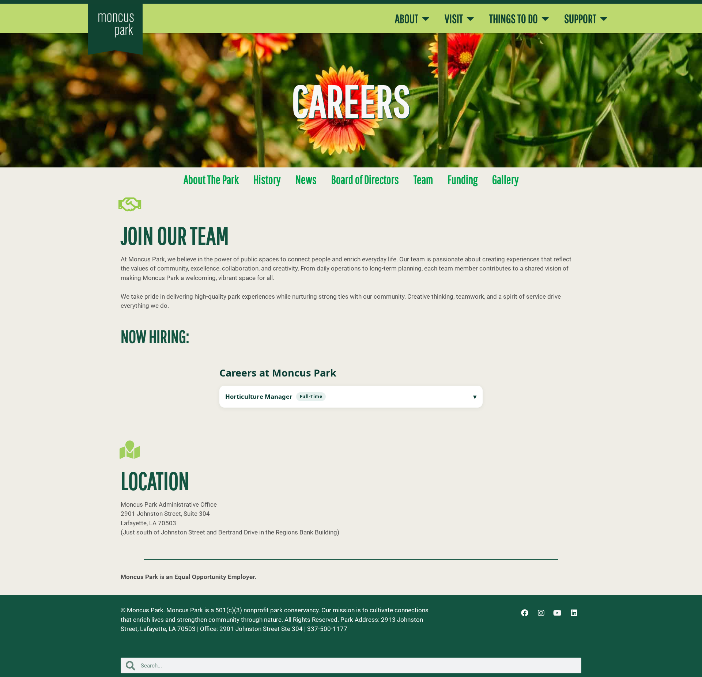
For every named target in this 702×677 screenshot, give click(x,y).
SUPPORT (580, 19)
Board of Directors (365, 179)
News (306, 179)
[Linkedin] (574, 613)
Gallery (505, 179)
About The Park (211, 179)
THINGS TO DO (513, 19)
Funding (463, 179)
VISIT (454, 19)
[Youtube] (557, 613)
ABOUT (406, 19)
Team (423, 179)
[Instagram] (541, 613)
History (267, 179)
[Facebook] (524, 613)
